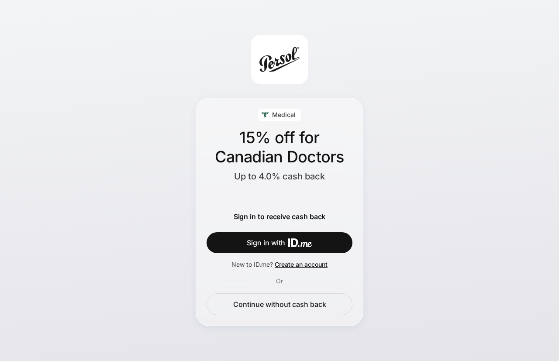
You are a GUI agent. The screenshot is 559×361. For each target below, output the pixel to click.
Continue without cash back (279, 304)
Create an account (301, 264)
